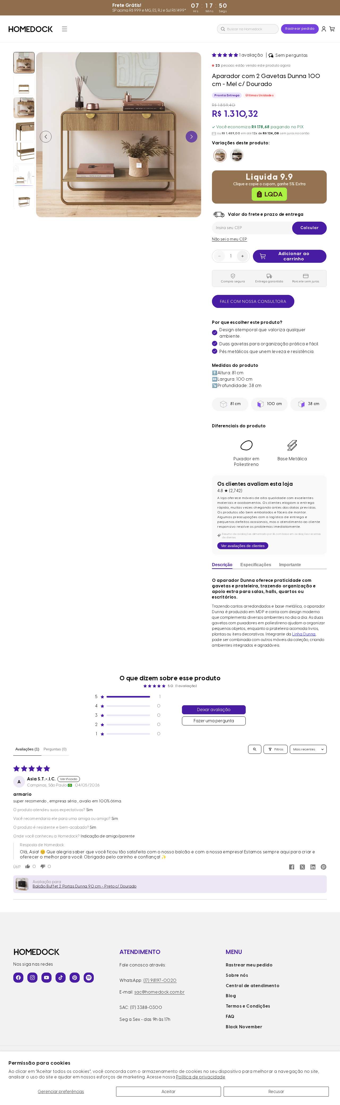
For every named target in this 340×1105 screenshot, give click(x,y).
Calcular (309, 228)
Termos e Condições (248, 1006)
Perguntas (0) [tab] (55, 749)
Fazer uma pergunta (214, 720)
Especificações (255, 564)
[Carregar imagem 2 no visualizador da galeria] (24, 85)
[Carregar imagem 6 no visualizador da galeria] (24, 175)
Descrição (222, 564)
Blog (231, 995)
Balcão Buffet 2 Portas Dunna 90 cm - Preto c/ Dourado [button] (85, 886)
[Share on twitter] (302, 867)
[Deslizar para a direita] (191, 137)
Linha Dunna (304, 634)
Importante (290, 564)
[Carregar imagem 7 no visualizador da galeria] (24, 198)
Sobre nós (237, 975)
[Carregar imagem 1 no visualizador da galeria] (24, 62)
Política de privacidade (201, 1077)
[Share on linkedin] (313, 867)
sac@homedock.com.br (159, 992)
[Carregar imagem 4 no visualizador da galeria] (24, 130)
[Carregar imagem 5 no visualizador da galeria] (24, 153)
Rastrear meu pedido (249, 965)
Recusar (276, 1091)
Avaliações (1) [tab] (27, 749)
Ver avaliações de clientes (243, 546)
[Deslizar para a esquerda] (46, 137)
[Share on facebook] (291, 867)
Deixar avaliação (214, 709)
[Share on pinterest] (323, 867)
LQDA (273, 194)
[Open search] (254, 749)
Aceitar (169, 1091)
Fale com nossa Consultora (253, 301)
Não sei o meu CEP (229, 239)
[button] (64, 29)
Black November (244, 1026)
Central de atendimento (252, 985)
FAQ (230, 1016)
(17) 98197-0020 (160, 980)
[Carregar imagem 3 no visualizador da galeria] (24, 107)
